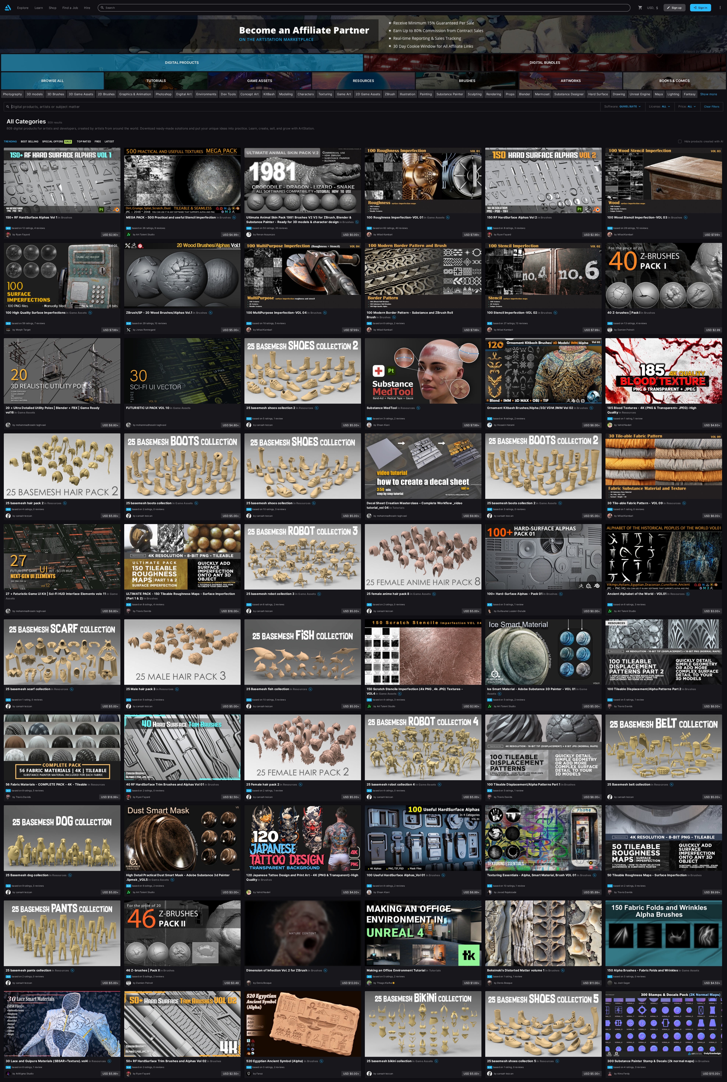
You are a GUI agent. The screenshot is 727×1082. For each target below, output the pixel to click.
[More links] (720, 8)
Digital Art (183, 94)
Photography (12, 94)
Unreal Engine (640, 94)
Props (510, 94)
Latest (109, 141)
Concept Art (249, 94)
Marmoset (542, 94)
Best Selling (30, 141)
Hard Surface (598, 94)
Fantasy (689, 94)
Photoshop (164, 94)
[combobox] (364, 8)
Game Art (344, 94)
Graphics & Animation (135, 94)
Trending (10, 141)
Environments (206, 94)
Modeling (286, 94)
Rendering (493, 94)
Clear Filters (711, 106)
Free (98, 141)
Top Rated (84, 141)
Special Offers (56, 141)
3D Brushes (55, 94)
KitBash (269, 94)
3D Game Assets (81, 94)
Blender (524, 94)
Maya (659, 94)
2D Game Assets (368, 94)
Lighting (673, 94)
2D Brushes (106, 94)
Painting (426, 94)
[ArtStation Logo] (8, 8)
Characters (306, 94)
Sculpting (475, 94)
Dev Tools (228, 94)
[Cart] (640, 8)
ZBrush (390, 94)
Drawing (619, 94)
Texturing (325, 94)
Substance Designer (569, 94)
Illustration (407, 94)
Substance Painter (450, 94)
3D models (35, 94)
